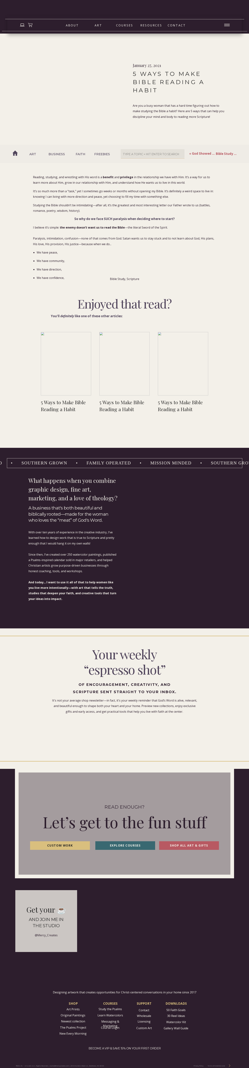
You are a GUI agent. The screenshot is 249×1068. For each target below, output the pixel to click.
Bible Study (117, 279)
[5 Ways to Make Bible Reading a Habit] (183, 363)
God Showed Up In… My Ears (214, 153)
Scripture (133, 279)
